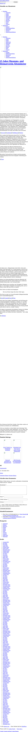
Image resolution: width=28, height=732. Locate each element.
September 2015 (6, 697)
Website (2, 502)
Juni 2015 (5, 700)
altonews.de (2, 3)
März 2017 (5, 673)
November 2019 (6, 632)
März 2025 (5, 557)
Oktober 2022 (6, 587)
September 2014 (6, 712)
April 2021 (5, 610)
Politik (7, 15)
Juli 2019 (5, 637)
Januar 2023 (5, 583)
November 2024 (6, 561)
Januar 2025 (5, 560)
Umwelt (7, 24)
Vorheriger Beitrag (4, 475)
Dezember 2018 (6, 646)
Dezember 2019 (6, 631)
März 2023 (5, 580)
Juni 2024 (5, 565)
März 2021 (5, 611)
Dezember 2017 (6, 662)
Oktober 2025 (6, 551)
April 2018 (5, 657)
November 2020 (6, 617)
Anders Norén (12, 728)
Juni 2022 (5, 592)
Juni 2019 (5, 638)
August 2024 (6, 562)
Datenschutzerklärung (11, 32)
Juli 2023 (5, 575)
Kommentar (3, 484)
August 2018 (6, 651)
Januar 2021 (5, 614)
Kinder (7, 21)
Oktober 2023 (6, 571)
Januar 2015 (5, 707)
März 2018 (5, 658)
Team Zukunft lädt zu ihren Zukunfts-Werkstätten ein (15, 515)
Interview (8, 20)
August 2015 (6, 698)
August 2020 (6, 620)
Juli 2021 (5, 606)
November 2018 (6, 647)
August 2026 (6, 542)
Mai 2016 (5, 686)
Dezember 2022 (6, 584)
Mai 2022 (5, 593)
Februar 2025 (6, 558)
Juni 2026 (5, 544)
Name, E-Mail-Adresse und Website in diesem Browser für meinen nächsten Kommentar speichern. (13, 505)
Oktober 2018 (6, 649)
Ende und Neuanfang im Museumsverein (7, 461)
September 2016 (6, 681)
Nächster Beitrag (12, 475)
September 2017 (6, 666)
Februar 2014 (6, 721)
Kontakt (7, 26)
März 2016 (5, 689)
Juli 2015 (5, 699)
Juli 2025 (5, 553)
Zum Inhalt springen (4, 0)
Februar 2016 (6, 690)
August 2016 (6, 682)
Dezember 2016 (6, 677)
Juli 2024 (5, 564)
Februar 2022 (6, 597)
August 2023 (6, 574)
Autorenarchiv (3, 468)
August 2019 (6, 636)
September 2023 (6, 573)
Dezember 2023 (6, 570)
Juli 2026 (5, 543)
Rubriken (5, 11)
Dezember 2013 (6, 724)
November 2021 (6, 601)
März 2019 (5, 642)
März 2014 (5, 720)
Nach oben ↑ (20, 728)
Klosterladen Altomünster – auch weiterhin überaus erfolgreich (14, 517)
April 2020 (5, 626)
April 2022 (5, 595)
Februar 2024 (6, 567)
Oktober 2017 (6, 664)
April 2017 (5, 672)
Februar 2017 (6, 675)
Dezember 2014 (6, 708)
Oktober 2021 (6, 602)
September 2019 (6, 635)
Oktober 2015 (6, 695)
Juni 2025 (5, 555)
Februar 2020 (6, 628)
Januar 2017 (5, 676)
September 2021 (6, 604)
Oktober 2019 (6, 633)
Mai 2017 (5, 671)
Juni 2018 (5, 654)
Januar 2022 (5, 598)
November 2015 (6, 694)
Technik (7, 19)
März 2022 (5, 596)
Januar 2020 (5, 629)
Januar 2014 (5, 722)
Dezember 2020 (6, 615)
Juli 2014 (5, 715)
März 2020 (5, 627)
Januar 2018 (5, 660)
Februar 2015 (6, 706)
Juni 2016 (5, 685)
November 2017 (6, 663)
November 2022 (6, 586)
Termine (7, 30)
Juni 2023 (5, 577)
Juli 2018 (5, 653)
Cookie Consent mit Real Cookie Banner (9, 731)
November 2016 (6, 678)
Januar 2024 (5, 569)
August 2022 (6, 589)
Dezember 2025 (6, 549)
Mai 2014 (5, 717)
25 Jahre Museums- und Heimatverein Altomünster (13, 62)
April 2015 (5, 703)
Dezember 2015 (6, 693)
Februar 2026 (6, 547)
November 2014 (6, 709)
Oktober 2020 (6, 618)
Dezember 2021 (6, 600)
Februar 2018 (6, 659)
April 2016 (5, 687)
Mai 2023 (5, 578)
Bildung (5, 525)
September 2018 (6, 650)
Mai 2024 (5, 566)
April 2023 (5, 579)
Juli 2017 (5, 668)
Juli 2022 (5, 591)
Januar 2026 (5, 548)
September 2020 (6, 619)
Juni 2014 (5, 716)
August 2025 (6, 552)
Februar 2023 (6, 582)
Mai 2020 (5, 624)
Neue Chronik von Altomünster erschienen (7, 449)
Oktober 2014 (6, 711)
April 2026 (5, 546)
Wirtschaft (8, 17)
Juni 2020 (5, 623)
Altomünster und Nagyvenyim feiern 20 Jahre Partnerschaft (17, 449)
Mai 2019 (5, 640)
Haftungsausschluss (10, 28)
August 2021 (6, 605)
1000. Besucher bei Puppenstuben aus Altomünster (17, 461)
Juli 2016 (5, 684)
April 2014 (5, 718)
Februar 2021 (6, 613)
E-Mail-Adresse (4, 499)
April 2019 (5, 641)
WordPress (24, 726)
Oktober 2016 (6, 680)
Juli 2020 (5, 622)
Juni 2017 (5, 669)
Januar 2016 (5, 691)
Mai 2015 (5, 702)
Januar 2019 (5, 645)
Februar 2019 (6, 644)
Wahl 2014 (8, 16)
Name (2, 496)
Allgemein (8, 12)
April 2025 (5, 556)
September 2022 (6, 588)
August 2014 (6, 713)
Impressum (5, 25)
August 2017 (6, 667)
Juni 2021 (5, 607)
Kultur (7, 14)
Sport (7, 23)
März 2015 (5, 704)
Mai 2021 (5, 609)
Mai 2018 (5, 655)
